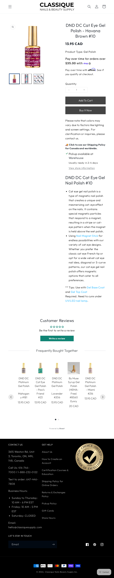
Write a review (57, 338)
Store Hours (48, 517)
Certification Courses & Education (55, 472)
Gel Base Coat (96, 287)
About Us (47, 451)
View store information (82, 168)
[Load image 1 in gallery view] (14, 79)
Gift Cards (48, 510)
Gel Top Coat (79, 292)
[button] (10, 6)
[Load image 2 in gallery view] (26, 79)
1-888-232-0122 (27, 472)
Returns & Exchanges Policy (53, 494)
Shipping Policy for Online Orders (52, 483)
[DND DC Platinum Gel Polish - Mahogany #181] (24, 368)
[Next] (102, 397)
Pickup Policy (49, 503)
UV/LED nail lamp (76, 300)
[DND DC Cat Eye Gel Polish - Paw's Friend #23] (40, 368)
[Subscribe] (53, 544)
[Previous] (11, 397)
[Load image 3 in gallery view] (38, 79)
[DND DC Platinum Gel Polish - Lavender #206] (57, 368)
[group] (23, 385)
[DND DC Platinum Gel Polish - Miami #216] (90, 368)
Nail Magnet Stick (87, 235)
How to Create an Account (52, 461)
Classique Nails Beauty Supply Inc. (61, 572)
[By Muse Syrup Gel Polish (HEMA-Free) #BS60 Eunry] (74, 368)
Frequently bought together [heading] (57, 350)
